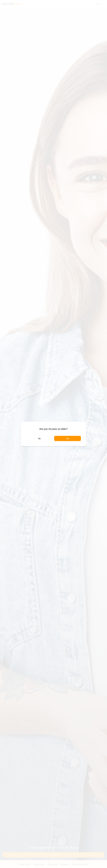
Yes (67, 438)
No (39, 438)
